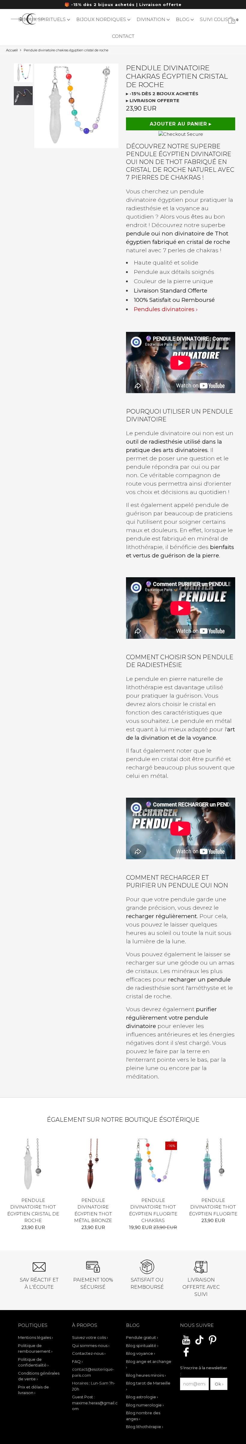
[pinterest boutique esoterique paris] (212, 1343)
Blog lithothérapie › (144, 1426)
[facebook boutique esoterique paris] (186, 1355)
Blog (183, 19)
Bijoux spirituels (42, 19)
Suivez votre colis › (90, 1337)
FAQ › (77, 1361)
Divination (151, 19)
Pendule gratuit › (142, 1337)
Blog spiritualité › (142, 1345)
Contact (123, 36)
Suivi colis (214, 19)
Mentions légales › (35, 1337)
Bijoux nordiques (101, 19)
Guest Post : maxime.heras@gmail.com (95, 1402)
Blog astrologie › (142, 1396)
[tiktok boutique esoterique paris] (199, 1343)
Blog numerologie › (145, 1405)
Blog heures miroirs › (146, 1375)
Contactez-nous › (89, 1353)
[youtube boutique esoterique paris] (186, 1343)
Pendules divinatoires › (166, 309)
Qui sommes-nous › (91, 1345)
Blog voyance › (140, 1353)
